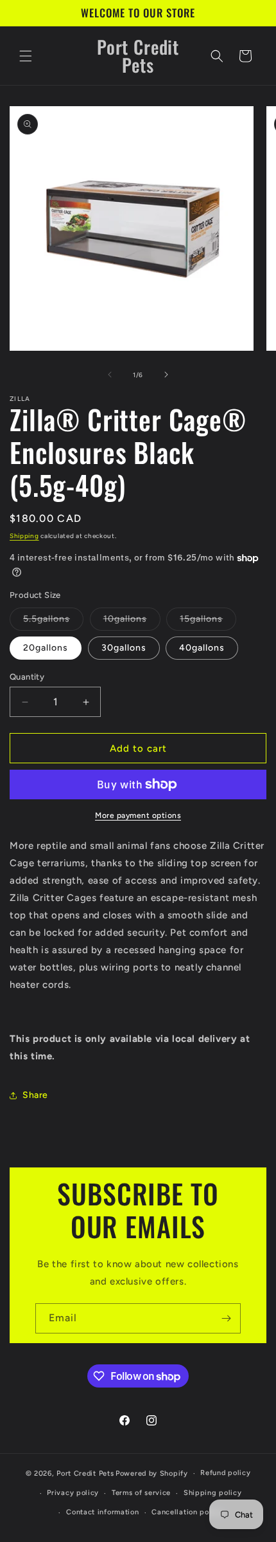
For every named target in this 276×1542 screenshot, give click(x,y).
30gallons (123, 647)
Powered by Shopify (152, 1473)
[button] (26, 56)
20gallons (45, 647)
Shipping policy (213, 1493)
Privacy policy (73, 1493)
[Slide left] (110, 374)
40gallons (202, 647)
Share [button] (35, 1095)
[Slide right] (166, 374)
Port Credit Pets (85, 1473)
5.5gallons (53, 622)
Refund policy (225, 1473)
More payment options (138, 815)
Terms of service (141, 1493)
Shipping (24, 536)
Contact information (102, 1512)
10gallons (131, 622)
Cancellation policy (186, 1512)
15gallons (208, 622)
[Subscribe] (226, 1318)
